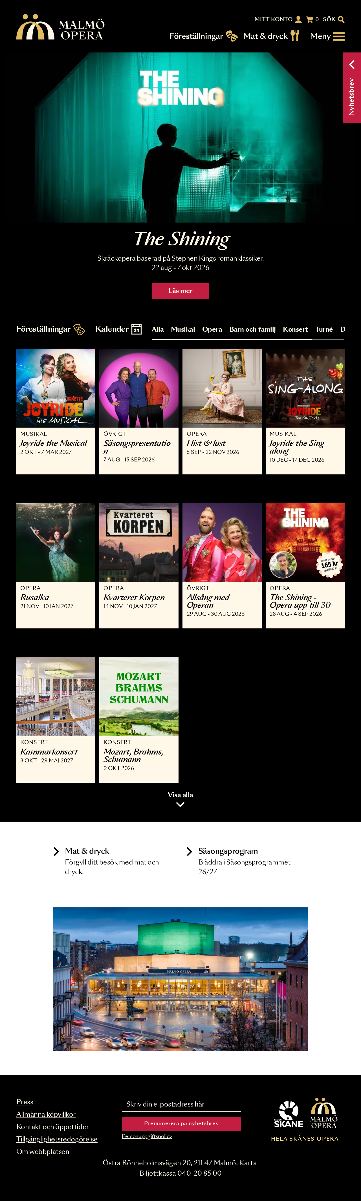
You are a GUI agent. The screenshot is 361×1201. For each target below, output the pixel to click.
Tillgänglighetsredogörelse (57, 1139)
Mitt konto (274, 19)
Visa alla (180, 795)
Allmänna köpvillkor (46, 1115)
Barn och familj (252, 330)
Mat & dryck (265, 36)
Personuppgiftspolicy (147, 1136)
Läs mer (180, 291)
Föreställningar (196, 36)
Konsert (295, 330)
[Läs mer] (180, 137)
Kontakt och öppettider (52, 1127)
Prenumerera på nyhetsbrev (181, 1123)
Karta (248, 1163)
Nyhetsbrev (352, 97)
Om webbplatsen (42, 1152)
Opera (212, 330)
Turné (324, 330)
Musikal (183, 330)
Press (24, 1102)
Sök (329, 19)
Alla (158, 330)
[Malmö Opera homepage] (60, 27)
